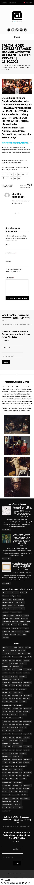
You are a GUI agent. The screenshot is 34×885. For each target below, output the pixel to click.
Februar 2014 (6, 798)
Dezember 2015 (6, 782)
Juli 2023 (4, 686)
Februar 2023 (14, 689)
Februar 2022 (14, 702)
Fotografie (13, 612)
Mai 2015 (18, 788)
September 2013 (7, 804)
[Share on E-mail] (15, 178)
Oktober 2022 (6, 695)
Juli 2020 (4, 724)
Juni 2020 (12, 724)
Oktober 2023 (6, 682)
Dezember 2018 (6, 743)
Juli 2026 (14, 647)
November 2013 (7, 801)
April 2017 (26, 763)
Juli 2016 (4, 775)
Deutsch (28, 2)
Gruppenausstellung (8, 615)
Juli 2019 (4, 737)
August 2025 (27, 657)
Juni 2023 (12, 686)
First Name (6, 340)
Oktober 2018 (6, 747)
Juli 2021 (4, 711)
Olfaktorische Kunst (17, 628)
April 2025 (26, 660)
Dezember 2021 (6, 705)
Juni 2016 (12, 775)
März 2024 (5, 676)
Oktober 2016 (6, 772)
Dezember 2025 (15, 653)
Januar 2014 (15, 798)
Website (8, 261)
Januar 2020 (22, 727)
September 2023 (17, 682)
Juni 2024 (12, 673)
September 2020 (17, 721)
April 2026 (5, 650)
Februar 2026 (21, 650)
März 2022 (5, 702)
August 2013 (17, 804)
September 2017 (17, 759)
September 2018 (17, 747)
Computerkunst (7, 599)
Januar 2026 (5, 653)
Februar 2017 (14, 766)
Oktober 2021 (6, 708)
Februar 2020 (14, 727)
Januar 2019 (22, 740)
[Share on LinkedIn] (19, 174)
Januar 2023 (22, 689)
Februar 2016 (14, 779)
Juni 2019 (12, 737)
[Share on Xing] (11, 178)
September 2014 (7, 795)
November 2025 (26, 653)
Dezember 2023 (6, 679)
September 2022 (17, 695)
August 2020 (27, 721)
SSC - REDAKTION (7, 185)
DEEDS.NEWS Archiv (25, 187)
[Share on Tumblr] (27, 174)
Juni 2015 (12, 788)
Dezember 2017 (6, 756)
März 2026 (13, 650)
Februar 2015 (14, 791)
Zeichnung (5, 637)
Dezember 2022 (6, 692)
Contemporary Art (18, 599)
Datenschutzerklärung (13, 873)
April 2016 (26, 775)
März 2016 (5, 779)
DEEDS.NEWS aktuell (25, 186)
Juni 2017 (12, 763)
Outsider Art (6, 631)
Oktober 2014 (23, 791)
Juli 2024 (4, 673)
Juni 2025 (12, 660)
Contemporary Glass (8, 602)
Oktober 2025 (6, 657)
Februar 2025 (14, 663)
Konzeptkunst (6, 621)
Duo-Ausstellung (7, 605)
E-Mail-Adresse (11, 253)
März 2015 (5, 791)
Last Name (6, 348)
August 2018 (27, 747)
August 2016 (27, 772)
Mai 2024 (18, 673)
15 (3, 186)
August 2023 (27, 682)
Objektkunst (6, 628)
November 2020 (17, 718)
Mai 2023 (18, 686)
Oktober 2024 (6, 670)
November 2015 (17, 782)
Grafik (19, 612)
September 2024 (17, 670)
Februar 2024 (14, 676)
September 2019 (17, 734)
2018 (10, 186)
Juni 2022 (12, 698)
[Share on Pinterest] (15, 174)
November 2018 (17, 743)
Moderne (14, 625)
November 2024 (17, 666)
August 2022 (27, 695)
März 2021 (5, 714)
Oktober (6, 186)
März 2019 (5, 740)
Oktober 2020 (6, 721)
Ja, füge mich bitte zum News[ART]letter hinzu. (14, 270)
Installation (19, 615)
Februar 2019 (14, 740)
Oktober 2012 (6, 811)
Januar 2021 (22, 714)
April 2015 (26, 788)
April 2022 (26, 698)
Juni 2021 (12, 711)
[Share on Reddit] (7, 178)
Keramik (26, 615)
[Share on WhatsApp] (7, 174)
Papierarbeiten (16, 631)
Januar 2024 (22, 676)
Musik (20, 625)
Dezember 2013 (24, 798)
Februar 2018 (14, 753)
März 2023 (5, 689)
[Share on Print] (19, 178)
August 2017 (27, 759)
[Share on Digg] (23, 174)
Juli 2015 (4, 788)
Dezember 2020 (6, 718)
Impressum (12, 2)
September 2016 (17, 772)
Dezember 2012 (6, 808)
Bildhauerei (5, 596)
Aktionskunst (6, 592)
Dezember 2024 (6, 666)
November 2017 (17, 756)
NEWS (28, 184)
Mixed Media (6, 625)
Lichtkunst (15, 621)
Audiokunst (23, 592)
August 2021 (27, 708)
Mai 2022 (18, 698)
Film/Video (5, 612)
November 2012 (17, 808)
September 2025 (17, 657)
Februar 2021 (14, 714)
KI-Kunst (5, 618)
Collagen (13, 596)
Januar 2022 (22, 702)
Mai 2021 (18, 711)
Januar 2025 (22, 663)
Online (27, 628)
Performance (25, 631)
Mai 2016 (18, 775)
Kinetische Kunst (14, 618)
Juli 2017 (4, 763)
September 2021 (17, 708)
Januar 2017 (22, 766)
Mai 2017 (18, 763)
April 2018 (26, 750)
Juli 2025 (4, 660)
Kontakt (4, 2)
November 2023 (17, 679)
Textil (24, 634)
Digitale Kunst (20, 602)
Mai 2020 (18, 724)
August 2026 (6, 647)
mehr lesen (6, 530)
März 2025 (5, 663)
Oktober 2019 (6, 734)
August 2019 (27, 734)
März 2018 (5, 753)
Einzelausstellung (7, 609)
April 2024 (26, 673)
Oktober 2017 (6, 759)
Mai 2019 (18, 737)
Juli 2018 (4, 750)
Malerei (22, 621)
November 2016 (17, 769)
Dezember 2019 (6, 730)
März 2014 (24, 795)
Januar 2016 (22, 779)
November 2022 (17, 692)
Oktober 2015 (6, 785)
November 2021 (17, 705)
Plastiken (5, 634)
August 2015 (27, 785)
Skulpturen (12, 634)
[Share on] (3, 178)
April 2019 (26, 737)
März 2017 (5, 766)
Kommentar (10, 277)
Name (8, 245)
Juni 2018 (12, 750)
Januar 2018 (22, 753)
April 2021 (26, 711)
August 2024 (27, 670)
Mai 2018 (18, 750)
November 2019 (17, 730)
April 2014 (16, 795)
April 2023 (26, 686)
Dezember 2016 (6, 769)
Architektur (15, 592)
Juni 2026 (21, 647)
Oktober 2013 (17, 801)
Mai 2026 (28, 647)
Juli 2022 (4, 698)
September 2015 (17, 785)
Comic (19, 596)
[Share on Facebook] (3, 174)
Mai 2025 (18, 660)
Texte (19, 634)
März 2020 (5, 727)
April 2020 (26, 724)
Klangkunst (24, 618)
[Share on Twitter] (11, 174)
